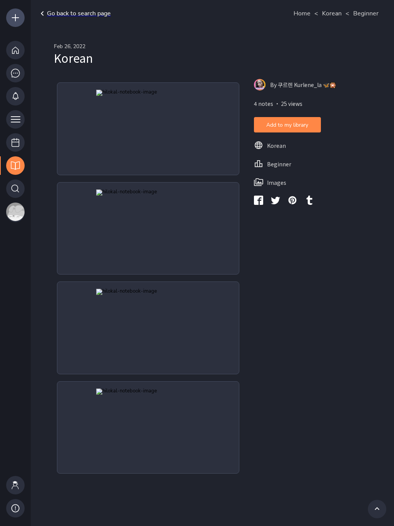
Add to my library (287, 125)
